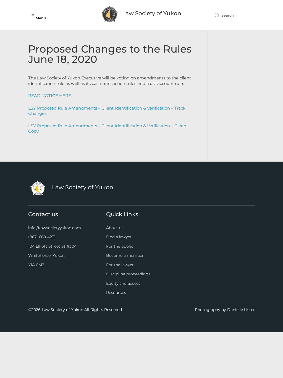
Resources (116, 292)
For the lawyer (120, 264)
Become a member (125, 255)
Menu (41, 18)
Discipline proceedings (128, 273)
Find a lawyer (119, 236)
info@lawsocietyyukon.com (54, 227)
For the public (119, 246)
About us (115, 227)
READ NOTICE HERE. (50, 95)
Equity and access (123, 283)
